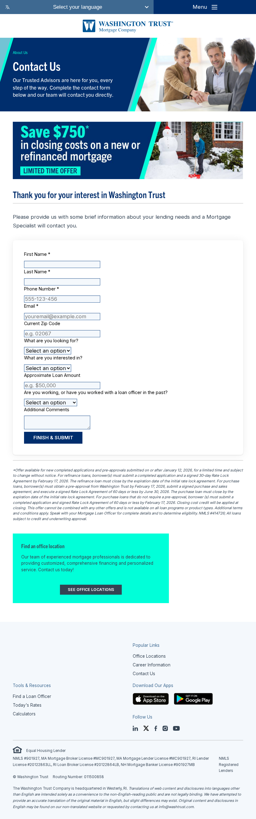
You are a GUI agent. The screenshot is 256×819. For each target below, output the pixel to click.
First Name (37, 254)
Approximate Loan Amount (52, 375)
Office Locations (149, 656)
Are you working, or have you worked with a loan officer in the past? (96, 392)
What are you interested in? (53, 357)
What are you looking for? (51, 340)
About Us (20, 52)
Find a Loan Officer (32, 696)
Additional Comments (46, 409)
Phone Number (41, 288)
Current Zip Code (42, 323)
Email (31, 306)
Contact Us (144, 673)
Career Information (151, 664)
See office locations (91, 589)
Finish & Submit (53, 438)
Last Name (37, 271)
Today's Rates (27, 705)
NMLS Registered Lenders (229, 764)
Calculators (24, 713)
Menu (200, 7)
